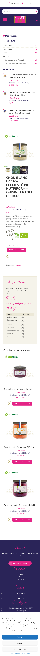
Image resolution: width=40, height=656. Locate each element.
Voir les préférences (20, 649)
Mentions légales (25, 653)
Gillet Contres (7, 49)
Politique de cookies (15, 653)
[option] (20, 150)
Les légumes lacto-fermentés (14, 60)
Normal (21, 577)
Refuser (20, 643)
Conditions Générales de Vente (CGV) (21, 608)
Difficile (21, 579)
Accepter (20, 637)
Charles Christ (7, 45)
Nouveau (5, 53)
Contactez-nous (22, 563)
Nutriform (6, 56)
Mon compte (15, 3)
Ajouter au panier (16, 249)
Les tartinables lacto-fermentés (15, 64)
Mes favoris (27, 3)
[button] (37, 615)
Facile (21, 574)
